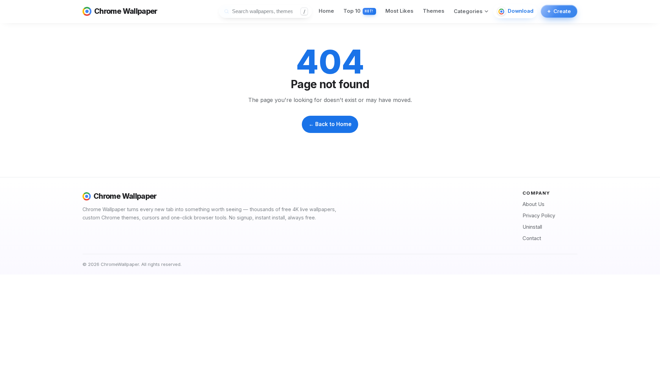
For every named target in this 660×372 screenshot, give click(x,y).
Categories (468, 11)
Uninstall (532, 227)
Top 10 (358, 11)
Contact (531, 238)
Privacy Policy (538, 216)
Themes (433, 11)
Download (521, 11)
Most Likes (399, 11)
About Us (533, 204)
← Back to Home (330, 124)
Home (326, 11)
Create (559, 11)
